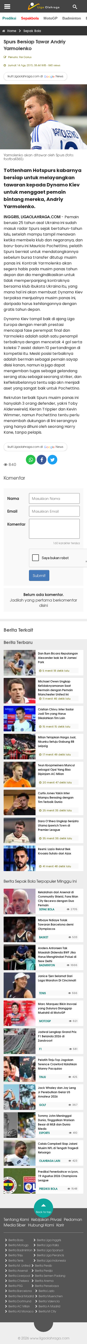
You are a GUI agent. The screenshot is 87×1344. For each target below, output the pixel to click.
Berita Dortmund (19, 1301)
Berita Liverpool (19, 1275)
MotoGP (51, 18)
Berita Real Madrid (21, 1296)
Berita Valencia (49, 1301)
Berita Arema (44, 1280)
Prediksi (9, 18)
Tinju (42, 1077)
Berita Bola (15, 1240)
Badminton (71, 18)
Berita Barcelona (20, 1291)
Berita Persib (43, 1265)
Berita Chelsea (18, 1280)
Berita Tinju (15, 1255)
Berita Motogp (18, 1245)
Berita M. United (19, 1265)
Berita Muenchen (51, 1296)
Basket (43, 937)
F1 (40, 1049)
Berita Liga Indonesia (51, 1260)
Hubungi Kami (41, 1225)
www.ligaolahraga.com (49, 1338)
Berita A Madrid (49, 1306)
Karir (60, 1225)
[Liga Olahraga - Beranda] (43, 6)
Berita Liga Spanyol (50, 1250)
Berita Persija (43, 1270)
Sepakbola (30, 18)
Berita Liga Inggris (49, 1240)
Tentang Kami (16, 1219)
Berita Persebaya (47, 1286)
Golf (42, 1105)
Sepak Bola (46, 909)
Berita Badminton (20, 1250)
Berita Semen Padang (50, 1275)
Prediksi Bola (48, 1188)
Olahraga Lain (49, 1161)
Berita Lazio (46, 1291)
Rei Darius (25, 57)
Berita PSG (15, 1286)
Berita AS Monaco (21, 1311)
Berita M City (47, 1311)
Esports (44, 1133)
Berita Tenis (15, 1260)
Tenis (42, 993)
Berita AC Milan (19, 1306)
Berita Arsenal (18, 1270)
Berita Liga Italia (48, 1245)
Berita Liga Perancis (50, 1255)
